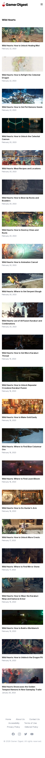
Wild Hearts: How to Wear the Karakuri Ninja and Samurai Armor (20, 597)
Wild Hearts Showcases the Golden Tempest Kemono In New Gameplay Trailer (22, 688)
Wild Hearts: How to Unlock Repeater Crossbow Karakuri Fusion (19, 386)
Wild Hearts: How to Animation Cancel (20, 262)
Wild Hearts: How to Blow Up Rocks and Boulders (20, 199)
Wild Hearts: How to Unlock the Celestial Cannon (21, 137)
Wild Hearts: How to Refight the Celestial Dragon (21, 76)
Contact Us (34, 719)
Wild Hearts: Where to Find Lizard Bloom (21, 479)
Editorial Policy (31, 727)
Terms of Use (30, 723)
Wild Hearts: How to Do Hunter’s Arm (19, 508)
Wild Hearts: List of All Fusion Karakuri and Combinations (22, 322)
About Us (20, 719)
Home (8, 719)
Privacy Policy (13, 727)
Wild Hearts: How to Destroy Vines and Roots (20, 231)
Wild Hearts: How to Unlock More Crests (21, 537)
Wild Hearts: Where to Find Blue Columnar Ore (22, 448)
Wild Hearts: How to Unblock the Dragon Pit (22, 657)
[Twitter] (25, 734)
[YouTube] (31, 734)
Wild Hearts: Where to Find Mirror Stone (20, 566)
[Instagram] (19, 734)
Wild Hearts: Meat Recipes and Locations (21, 168)
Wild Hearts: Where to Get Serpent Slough (22, 291)
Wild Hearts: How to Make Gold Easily (19, 417)
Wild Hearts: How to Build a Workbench (20, 628)
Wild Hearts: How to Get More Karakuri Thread (20, 354)
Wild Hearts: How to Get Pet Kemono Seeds (22, 107)
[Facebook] (13, 734)
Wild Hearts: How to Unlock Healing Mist (21, 45)
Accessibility (13, 723)
